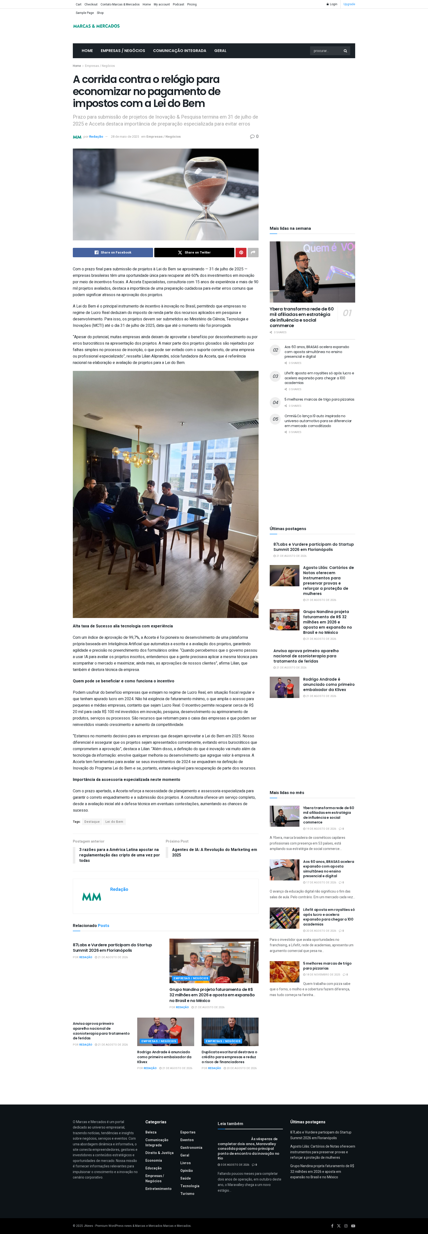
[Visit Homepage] (96, 26)
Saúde (185, 1178)
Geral (220, 50)
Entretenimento (158, 1188)
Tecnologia (189, 1186)
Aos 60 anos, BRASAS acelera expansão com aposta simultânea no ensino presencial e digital (317, 351)
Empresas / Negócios (123, 50)
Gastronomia (191, 1147)
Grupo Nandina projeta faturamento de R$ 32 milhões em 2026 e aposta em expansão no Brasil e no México (212, 995)
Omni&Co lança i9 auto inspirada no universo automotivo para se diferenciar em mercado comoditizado (318, 420)
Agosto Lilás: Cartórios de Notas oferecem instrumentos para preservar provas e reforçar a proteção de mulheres (328, 580)
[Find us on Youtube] (353, 1226)
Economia (153, 1160)
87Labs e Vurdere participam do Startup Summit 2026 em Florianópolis (112, 947)
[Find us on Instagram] (346, 1226)
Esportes (187, 1132)
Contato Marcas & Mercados (120, 4)
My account (162, 4)
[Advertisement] (312, 100)
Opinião (186, 1170)
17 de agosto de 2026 (320, 882)
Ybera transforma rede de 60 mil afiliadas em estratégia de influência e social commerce (302, 317)
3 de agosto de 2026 (234, 1165)
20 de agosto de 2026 (241, 1068)
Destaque (92, 822)
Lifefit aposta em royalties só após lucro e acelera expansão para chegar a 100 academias (319, 378)
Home (147, 4)
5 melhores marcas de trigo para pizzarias (319, 399)
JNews (88, 1226)
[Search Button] (345, 50)
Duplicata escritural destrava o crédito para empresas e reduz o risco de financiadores (229, 1057)
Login (333, 4)
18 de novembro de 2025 (322, 975)
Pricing (192, 4)
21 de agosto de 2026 (112, 957)
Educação (153, 1168)
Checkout (91, 4)
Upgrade (349, 4)
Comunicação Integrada (179, 50)
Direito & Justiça (159, 1153)
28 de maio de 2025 (125, 136)
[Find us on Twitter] (339, 1226)
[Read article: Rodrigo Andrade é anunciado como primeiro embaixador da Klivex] (165, 1032)
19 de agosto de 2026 (320, 829)
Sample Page (85, 13)
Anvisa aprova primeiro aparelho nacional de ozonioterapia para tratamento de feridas (101, 1031)
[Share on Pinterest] (241, 252)
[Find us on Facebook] (332, 1226)
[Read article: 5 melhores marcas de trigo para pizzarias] (284, 971)
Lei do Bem (114, 822)
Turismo (187, 1193)
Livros (185, 1163)
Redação (96, 136)
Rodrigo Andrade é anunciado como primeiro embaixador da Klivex (164, 1057)
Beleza (151, 1132)
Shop (100, 13)
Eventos (187, 1140)
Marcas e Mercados (177, 1226)
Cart (78, 4)
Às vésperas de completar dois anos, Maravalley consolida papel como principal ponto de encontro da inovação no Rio (248, 1148)
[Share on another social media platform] (253, 252)
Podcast (178, 4)
